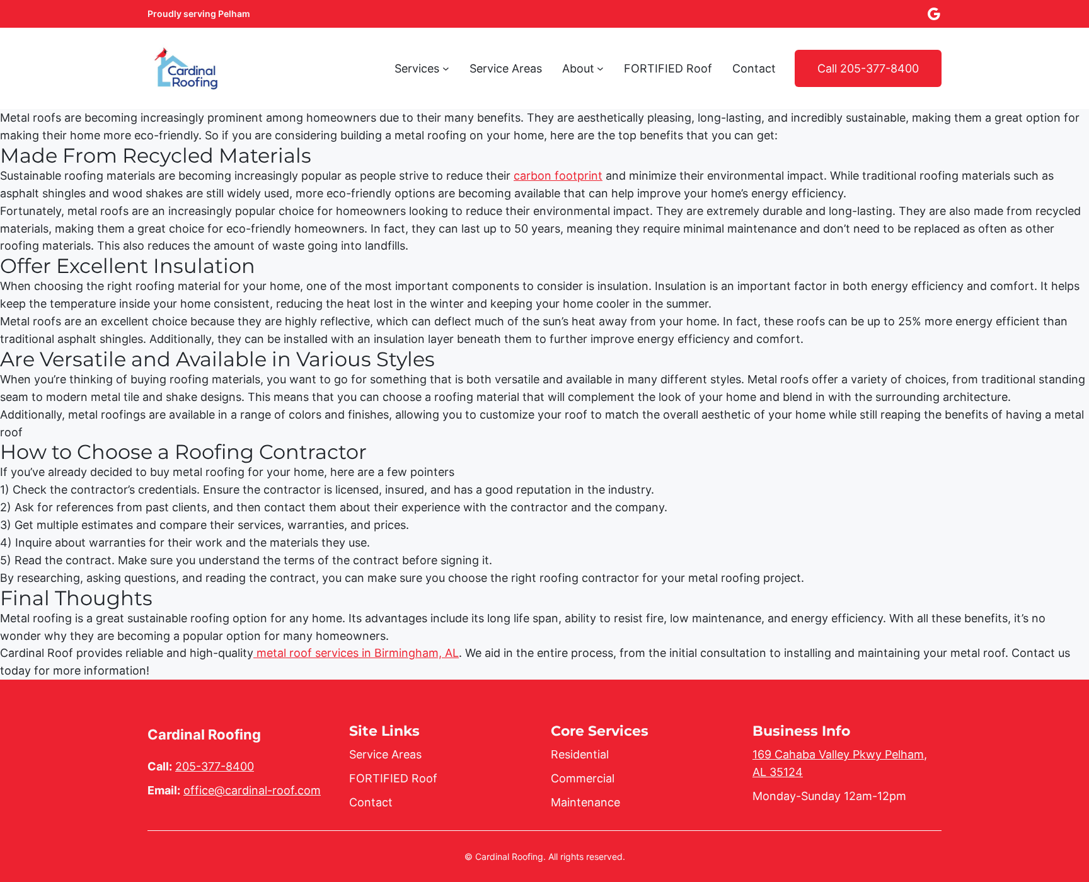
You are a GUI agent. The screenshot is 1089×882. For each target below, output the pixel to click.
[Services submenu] (445, 68)
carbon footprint (558, 175)
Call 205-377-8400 (868, 68)
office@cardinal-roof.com (252, 790)
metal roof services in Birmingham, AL (356, 652)
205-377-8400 (214, 766)
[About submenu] (600, 68)
